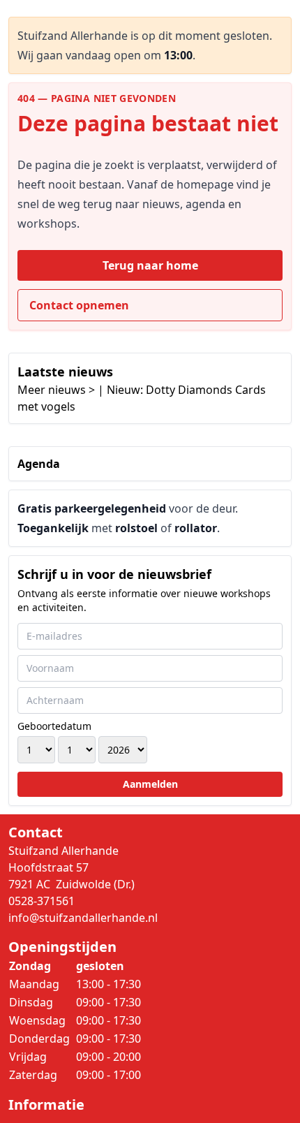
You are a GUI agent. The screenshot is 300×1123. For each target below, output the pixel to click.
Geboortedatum (54, 726)
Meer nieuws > (56, 389)
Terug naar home (150, 265)
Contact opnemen (79, 305)
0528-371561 (41, 901)
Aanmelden (150, 784)
